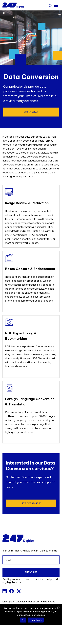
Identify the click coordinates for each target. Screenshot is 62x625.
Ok (23, 620)
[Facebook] (11, 591)
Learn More (36, 620)
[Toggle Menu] (56, 5)
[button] (31, 112)
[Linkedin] (4, 591)
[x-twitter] (18, 591)
